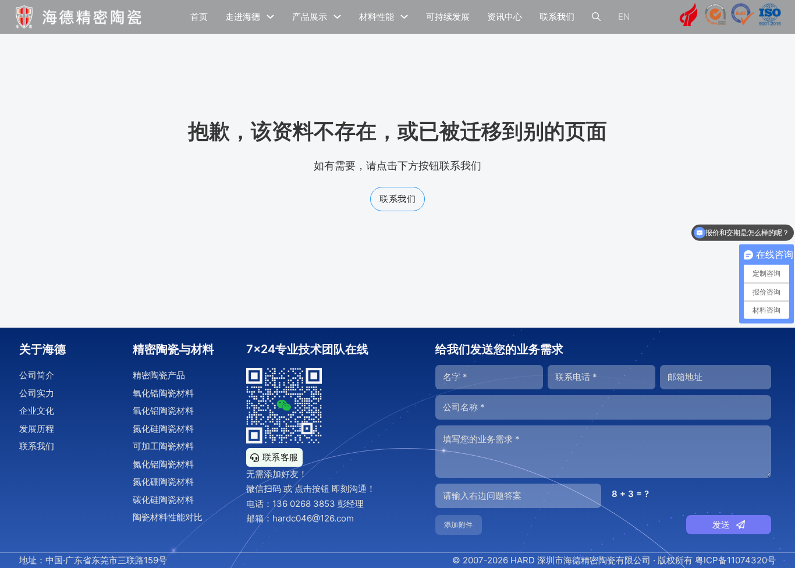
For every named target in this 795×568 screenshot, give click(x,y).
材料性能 (376, 16)
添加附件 (458, 524)
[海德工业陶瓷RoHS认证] (742, 17)
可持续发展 (448, 16)
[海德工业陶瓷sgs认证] (715, 17)
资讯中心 (504, 16)
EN (624, 16)
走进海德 (242, 16)
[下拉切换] (270, 16)
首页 (199, 16)
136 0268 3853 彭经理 (318, 503)
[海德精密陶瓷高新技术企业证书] (688, 17)
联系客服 (280, 457)
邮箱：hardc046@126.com (300, 518)
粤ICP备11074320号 (735, 560)
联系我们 (557, 16)
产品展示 (309, 16)
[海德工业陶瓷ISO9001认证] (770, 17)
